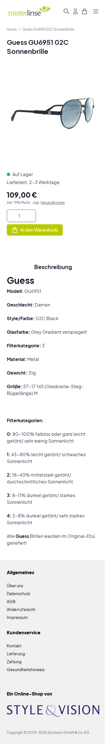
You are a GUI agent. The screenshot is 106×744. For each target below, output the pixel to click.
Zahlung (14, 661)
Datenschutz (18, 593)
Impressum (17, 617)
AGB (11, 601)
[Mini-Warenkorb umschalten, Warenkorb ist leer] (84, 11)
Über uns (15, 585)
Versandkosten (52, 202)
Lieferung (16, 653)
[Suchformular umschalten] (66, 11)
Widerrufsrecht (21, 609)
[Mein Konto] (75, 11)
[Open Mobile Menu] (95, 11)
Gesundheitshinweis (26, 669)
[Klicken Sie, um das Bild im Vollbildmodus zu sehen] (53, 117)
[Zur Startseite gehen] (29, 11)
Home (12, 29)
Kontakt (14, 645)
